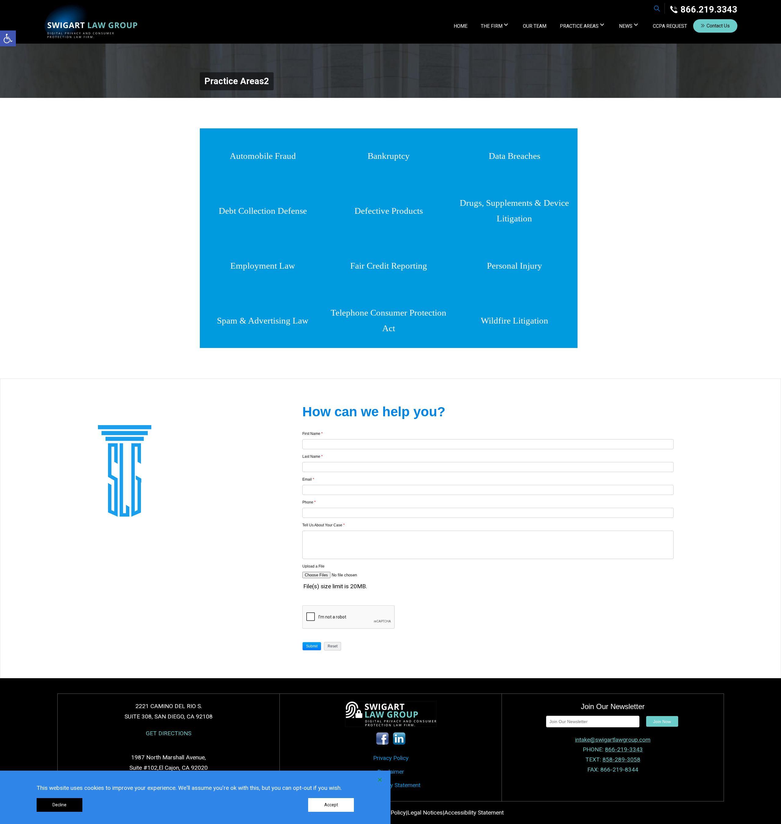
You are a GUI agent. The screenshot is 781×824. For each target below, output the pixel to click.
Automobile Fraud (263, 156)
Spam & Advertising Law (262, 320)
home (460, 26)
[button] (8, 38)
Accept (331, 804)
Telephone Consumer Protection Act (388, 320)
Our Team (534, 26)
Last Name (312, 456)
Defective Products (389, 211)
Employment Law (262, 265)
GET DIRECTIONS (168, 733)
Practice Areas (579, 26)
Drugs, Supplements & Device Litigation (514, 211)
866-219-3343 (624, 749)
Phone (309, 502)
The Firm (491, 26)
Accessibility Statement (390, 785)
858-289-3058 (621, 759)
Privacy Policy (390, 757)
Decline (59, 804)
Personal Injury (514, 265)
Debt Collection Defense (263, 211)
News (625, 26)
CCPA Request (670, 26)
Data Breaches (514, 156)
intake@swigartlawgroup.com (612, 739)
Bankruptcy (389, 156)
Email (308, 479)
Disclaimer (390, 771)
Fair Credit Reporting (388, 265)
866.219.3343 (709, 9)
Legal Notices (425, 812)
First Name (312, 434)
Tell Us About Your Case (323, 525)
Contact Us (718, 26)
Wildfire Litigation (514, 320)
